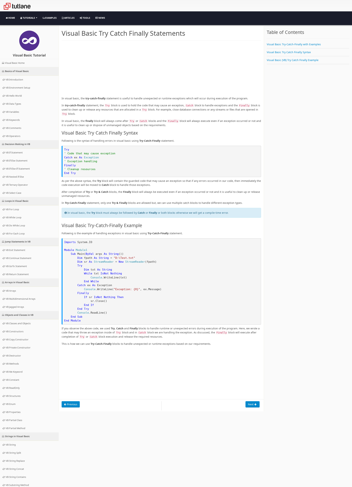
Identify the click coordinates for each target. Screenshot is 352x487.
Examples (51, 17)
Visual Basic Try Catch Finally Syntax (289, 52)
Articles (69, 17)
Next (251, 404)
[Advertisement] (161, 70)
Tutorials (29, 17)
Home (11, 17)
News (101, 17)
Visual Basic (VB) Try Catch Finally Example (292, 60)
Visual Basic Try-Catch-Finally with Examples (294, 44)
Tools (86, 17)
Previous (71, 404)
